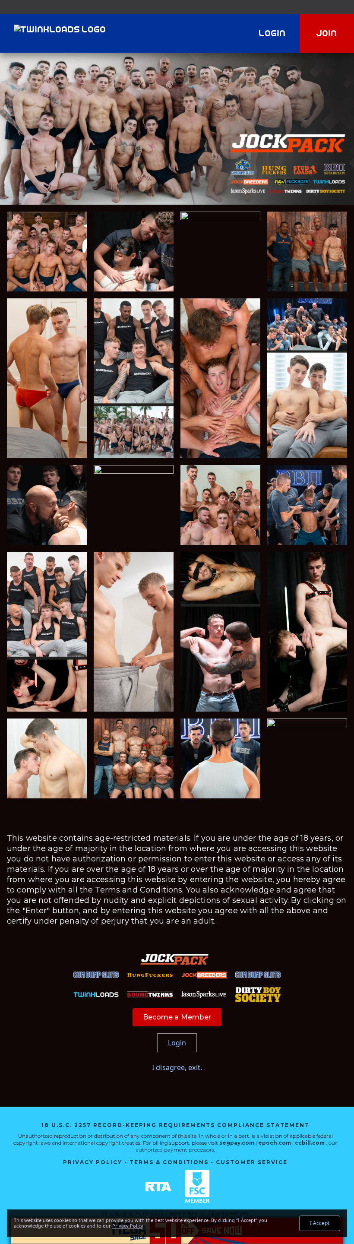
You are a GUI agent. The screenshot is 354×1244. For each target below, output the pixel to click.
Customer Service (252, 1162)
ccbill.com (310, 1143)
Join (326, 33)
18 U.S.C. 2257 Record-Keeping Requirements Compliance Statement (175, 1125)
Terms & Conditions (169, 1162)
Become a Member (177, 1017)
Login (272, 33)
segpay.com (237, 1143)
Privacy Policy (92, 1162)
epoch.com (274, 1143)
